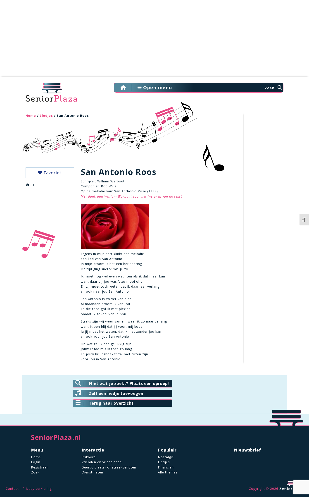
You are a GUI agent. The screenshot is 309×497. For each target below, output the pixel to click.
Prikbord (89, 457)
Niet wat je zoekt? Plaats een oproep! (129, 383)
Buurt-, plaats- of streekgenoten (109, 467)
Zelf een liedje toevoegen (116, 393)
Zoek (35, 472)
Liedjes (46, 115)
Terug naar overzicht (111, 403)
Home (31, 115)
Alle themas (168, 472)
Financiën (166, 467)
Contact (12, 488)
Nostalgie (166, 457)
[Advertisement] (154, 40)
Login (35, 462)
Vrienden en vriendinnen (102, 462)
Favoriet (52, 172)
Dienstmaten (92, 472)
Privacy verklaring (37, 488)
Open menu (157, 87)
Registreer (39, 467)
